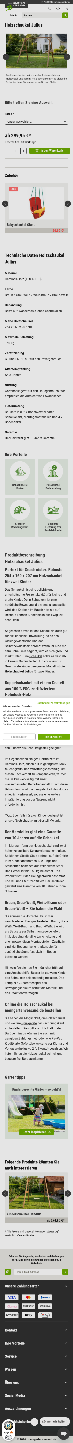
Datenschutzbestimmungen (53, 702)
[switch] (8, 1437)
